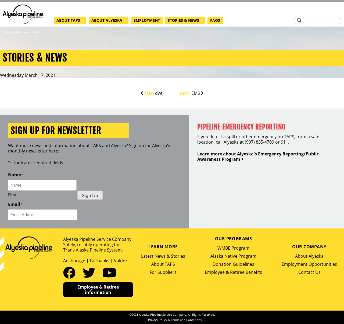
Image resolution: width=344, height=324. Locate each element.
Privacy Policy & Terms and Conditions (175, 320)
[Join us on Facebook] (71, 272)
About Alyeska (309, 256)
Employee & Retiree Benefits (233, 272)
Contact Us (309, 272)
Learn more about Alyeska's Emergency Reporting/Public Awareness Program (258, 156)
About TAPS (163, 264)
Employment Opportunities (309, 264)
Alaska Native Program (233, 256)
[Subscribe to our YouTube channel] (109, 272)
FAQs (215, 20)
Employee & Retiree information (98, 289)
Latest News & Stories (163, 256)
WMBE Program (233, 248)
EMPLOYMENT (147, 20)
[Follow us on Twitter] (90, 272)
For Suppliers (163, 272)
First (12, 194)
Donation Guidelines (233, 264)
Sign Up (90, 195)
